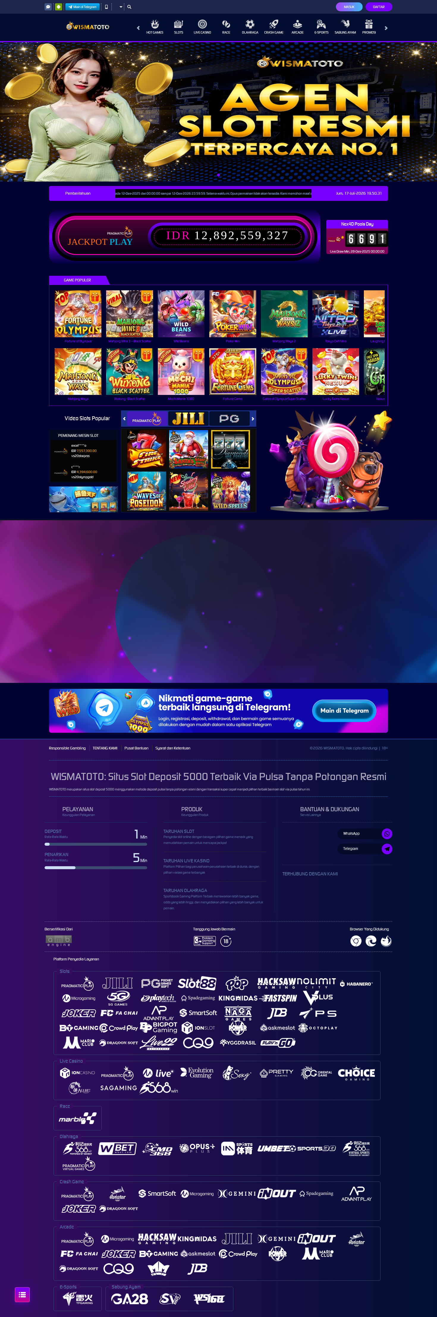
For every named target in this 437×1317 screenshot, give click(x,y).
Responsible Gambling (67, 748)
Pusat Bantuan (136, 748)
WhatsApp (351, 833)
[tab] (147, 418)
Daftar (379, 7)
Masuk (349, 7)
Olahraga (250, 32)
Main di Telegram (85, 7)
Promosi (369, 32)
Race (226, 32)
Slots (178, 32)
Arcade (298, 32)
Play (121, 241)
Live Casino (202, 32)
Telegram (350, 848)
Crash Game (273, 32)
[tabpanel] (218, 112)
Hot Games (155, 32)
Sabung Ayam (345, 32)
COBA (150, 442)
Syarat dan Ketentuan (172, 748)
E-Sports (321, 32)
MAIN (82, 313)
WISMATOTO (57, 789)
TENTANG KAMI (105, 748)
